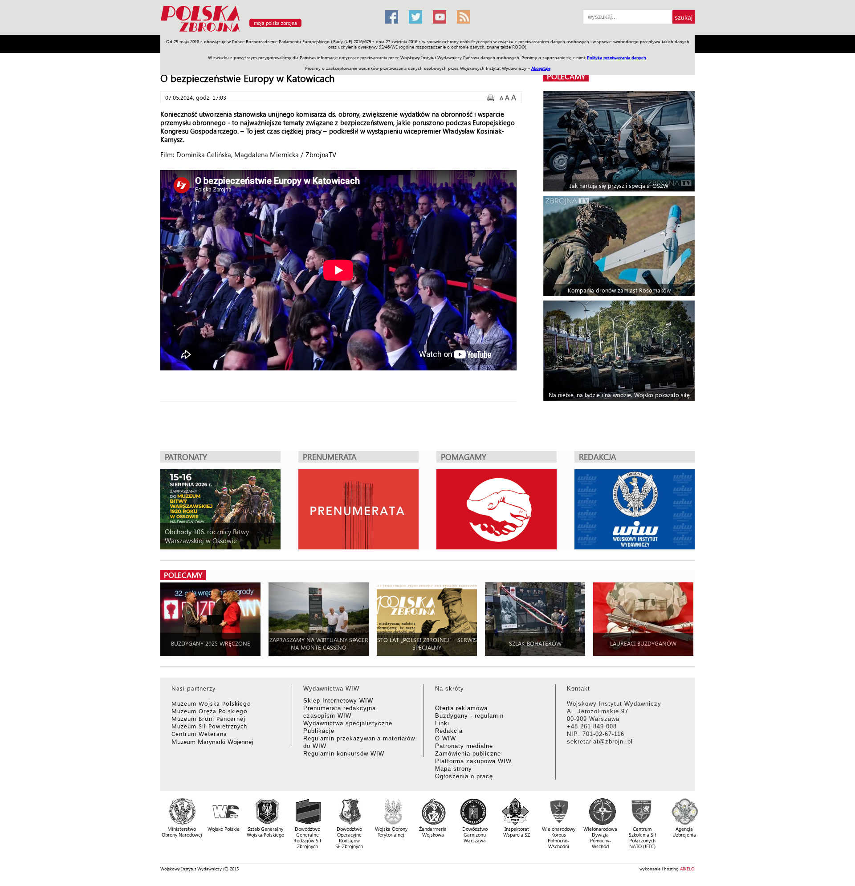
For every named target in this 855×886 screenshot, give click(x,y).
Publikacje (318, 730)
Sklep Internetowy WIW (338, 700)
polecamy (566, 76)
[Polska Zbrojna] (267, 31)
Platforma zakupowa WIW (473, 761)
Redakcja (449, 730)
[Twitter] (415, 17)
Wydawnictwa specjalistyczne (347, 723)
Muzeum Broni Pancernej (208, 718)
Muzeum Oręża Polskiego (209, 711)
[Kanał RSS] (463, 17)
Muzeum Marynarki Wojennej (212, 741)
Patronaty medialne (464, 746)
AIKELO (687, 868)
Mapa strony (453, 768)
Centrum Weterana (199, 733)
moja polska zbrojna (275, 23)
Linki (442, 723)
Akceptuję (540, 68)
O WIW (445, 738)
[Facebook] (391, 17)
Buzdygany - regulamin (469, 715)
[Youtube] (439, 17)
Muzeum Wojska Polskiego (211, 703)
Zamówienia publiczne (468, 753)
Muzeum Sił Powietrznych (209, 726)
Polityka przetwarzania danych (616, 57)
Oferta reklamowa (461, 708)
